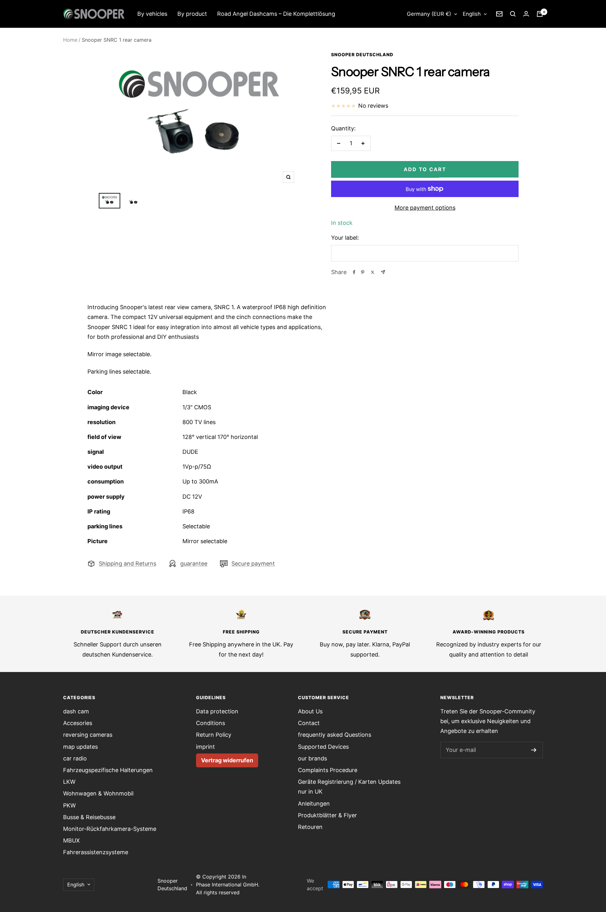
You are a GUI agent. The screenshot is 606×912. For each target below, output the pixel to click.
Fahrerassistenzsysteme (95, 852)
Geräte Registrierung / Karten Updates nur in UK (349, 786)
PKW (69, 805)
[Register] (534, 750)
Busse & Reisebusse (89, 817)
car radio (75, 758)
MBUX (71, 840)
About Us (310, 711)
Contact (309, 723)
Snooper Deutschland (362, 54)
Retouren (310, 827)
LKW (69, 781)
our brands (312, 758)
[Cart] (540, 14)
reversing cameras (87, 734)
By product (192, 13)
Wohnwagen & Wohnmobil (98, 793)
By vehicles (152, 13)
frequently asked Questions (334, 734)
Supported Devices (323, 746)
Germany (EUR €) (429, 14)
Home (70, 40)
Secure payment (253, 563)
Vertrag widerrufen (227, 760)
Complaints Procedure (327, 770)
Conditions (210, 723)
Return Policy (213, 734)
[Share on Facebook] (354, 272)
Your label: (345, 237)
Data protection (217, 711)
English (472, 14)
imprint (205, 746)
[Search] (513, 14)
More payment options (425, 207)
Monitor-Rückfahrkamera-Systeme (109, 828)
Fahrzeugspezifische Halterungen (108, 770)
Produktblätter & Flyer (327, 815)
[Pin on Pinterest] (362, 272)
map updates (80, 746)
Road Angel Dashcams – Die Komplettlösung (276, 13)
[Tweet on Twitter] (372, 272)
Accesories (77, 723)
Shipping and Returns (127, 563)
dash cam (76, 711)
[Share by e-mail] (383, 272)
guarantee (193, 563)
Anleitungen (314, 803)
